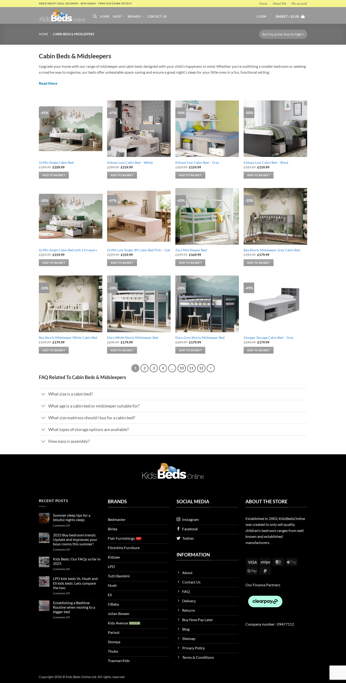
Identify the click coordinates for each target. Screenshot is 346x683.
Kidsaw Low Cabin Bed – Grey (197, 162)
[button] (95, 16)
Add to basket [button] (53, 175)
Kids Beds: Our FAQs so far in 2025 (77, 561)
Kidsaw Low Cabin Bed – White (130, 162)
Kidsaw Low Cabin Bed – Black (266, 162)
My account (299, 3)
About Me (279, 3)
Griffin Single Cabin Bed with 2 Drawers (68, 250)
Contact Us (157, 16)
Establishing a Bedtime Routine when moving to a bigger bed (74, 607)
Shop (117, 16)
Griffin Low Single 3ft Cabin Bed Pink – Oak (138, 250)
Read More (48, 83)
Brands (134, 16)
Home (263, 3)
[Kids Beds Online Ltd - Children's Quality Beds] (62, 15)
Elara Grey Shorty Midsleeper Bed (200, 338)
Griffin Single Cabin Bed (56, 162)
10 (182, 368)
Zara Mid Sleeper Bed (191, 250)
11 (191, 368)
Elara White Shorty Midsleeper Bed (132, 338)
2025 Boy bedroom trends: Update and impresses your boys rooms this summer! (75, 539)
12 (201, 368)
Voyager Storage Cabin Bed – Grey (269, 338)
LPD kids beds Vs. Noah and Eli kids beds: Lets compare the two (75, 583)
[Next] (211, 368)
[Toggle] (43, 395)
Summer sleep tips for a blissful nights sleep (71, 517)
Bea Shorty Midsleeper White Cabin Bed (68, 338)
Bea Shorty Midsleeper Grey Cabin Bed (272, 250)
